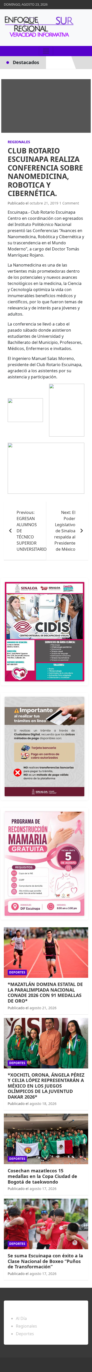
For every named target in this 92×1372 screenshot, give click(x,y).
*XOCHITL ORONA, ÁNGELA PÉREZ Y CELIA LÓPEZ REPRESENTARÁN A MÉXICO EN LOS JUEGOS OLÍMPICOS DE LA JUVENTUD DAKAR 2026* (46, 1086)
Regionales (19, 141)
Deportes (17, 972)
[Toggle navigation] (46, 51)
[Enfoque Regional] (38, 27)
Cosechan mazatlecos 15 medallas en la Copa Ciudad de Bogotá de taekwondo (42, 1176)
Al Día (21, 1318)
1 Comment (69, 203)
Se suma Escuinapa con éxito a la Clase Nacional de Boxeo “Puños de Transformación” (45, 1261)
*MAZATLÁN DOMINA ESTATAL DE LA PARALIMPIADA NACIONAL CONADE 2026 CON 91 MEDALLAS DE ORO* (45, 992)
